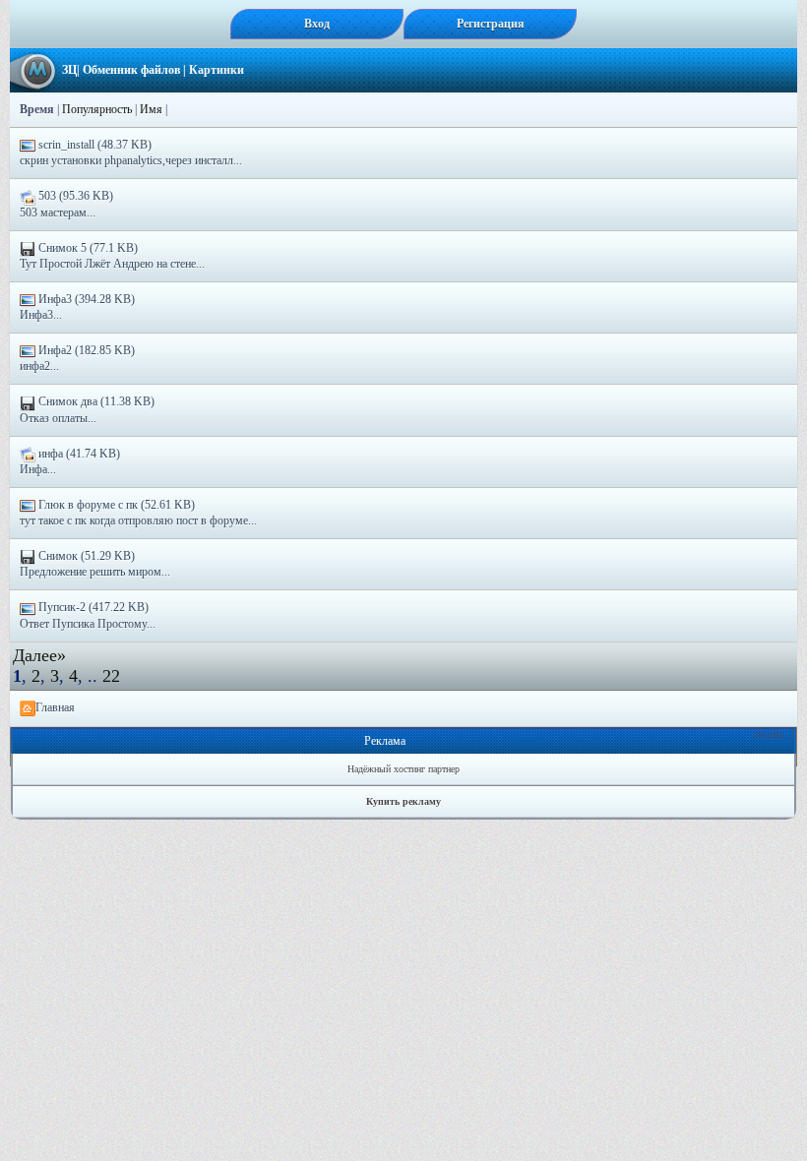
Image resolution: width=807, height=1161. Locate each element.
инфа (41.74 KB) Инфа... (70, 461)
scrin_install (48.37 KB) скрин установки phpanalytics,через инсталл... (131, 152)
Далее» (39, 655)
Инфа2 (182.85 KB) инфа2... (77, 358)
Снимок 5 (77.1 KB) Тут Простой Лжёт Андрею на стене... (112, 256)
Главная (55, 707)
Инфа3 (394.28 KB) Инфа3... (77, 307)
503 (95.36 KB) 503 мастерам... (66, 203)
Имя (151, 109)
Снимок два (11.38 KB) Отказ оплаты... (87, 409)
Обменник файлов (131, 70)
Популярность (97, 109)
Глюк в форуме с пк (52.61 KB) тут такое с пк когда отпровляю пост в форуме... (138, 512)
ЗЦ (69, 70)
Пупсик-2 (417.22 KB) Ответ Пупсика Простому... (87, 615)
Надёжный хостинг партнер (403, 769)
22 (111, 676)
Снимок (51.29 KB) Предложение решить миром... (95, 564)
